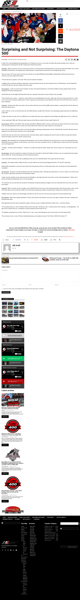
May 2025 (32, 549)
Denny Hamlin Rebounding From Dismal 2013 (23, 258)
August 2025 (32, 544)
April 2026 (32, 532)
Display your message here (72, 546)
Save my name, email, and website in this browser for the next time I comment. (24, 288)
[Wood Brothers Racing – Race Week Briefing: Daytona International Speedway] (13, 483)
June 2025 (32, 547)
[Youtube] (75, 59)
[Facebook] (60, 20)
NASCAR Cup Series (17, 11)
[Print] (60, 41)
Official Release (5, 436)
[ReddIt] (60, 31)
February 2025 (33, 554)
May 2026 (32, 531)
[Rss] (14, 550)
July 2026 (32, 527)
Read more (5, 416)
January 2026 (32, 537)
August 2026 (32, 526)
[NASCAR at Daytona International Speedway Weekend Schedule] (13, 399)
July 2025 (32, 546)
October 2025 (33, 541)
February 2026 (33, 535)
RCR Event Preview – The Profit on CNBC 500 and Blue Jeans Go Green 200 (64, 259)
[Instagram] (72, 59)
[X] (60, 25)
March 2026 (32, 534)
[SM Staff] (7, 247)
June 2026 (32, 529)
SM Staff (5, 59)
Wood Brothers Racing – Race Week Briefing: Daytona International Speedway (12, 492)
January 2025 (32, 555)
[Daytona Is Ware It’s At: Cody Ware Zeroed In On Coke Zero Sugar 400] (13, 426)
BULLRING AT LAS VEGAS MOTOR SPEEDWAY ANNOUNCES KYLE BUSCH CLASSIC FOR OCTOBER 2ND (12, 463)
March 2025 (32, 552)
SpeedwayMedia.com (69, 236)
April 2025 (32, 550)
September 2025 (33, 543)
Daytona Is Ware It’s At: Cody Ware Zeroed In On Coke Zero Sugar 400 (11, 434)
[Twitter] (69, 59)
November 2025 (33, 540)
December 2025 (33, 538)
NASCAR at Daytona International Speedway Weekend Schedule (11, 408)
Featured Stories (6, 11)
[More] (59, 239)
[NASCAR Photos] (77, 59)
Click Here (72, 230)
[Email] (60, 36)
